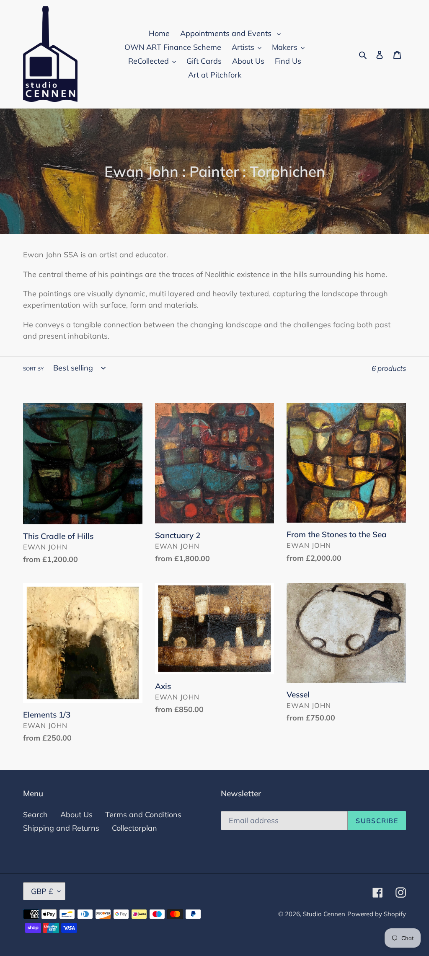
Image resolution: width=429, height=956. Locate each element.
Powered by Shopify (376, 914)
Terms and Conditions (143, 814)
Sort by (33, 368)
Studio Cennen (324, 914)
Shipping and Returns (61, 828)
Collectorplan (134, 828)
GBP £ (42, 891)
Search (35, 814)
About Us (76, 814)
